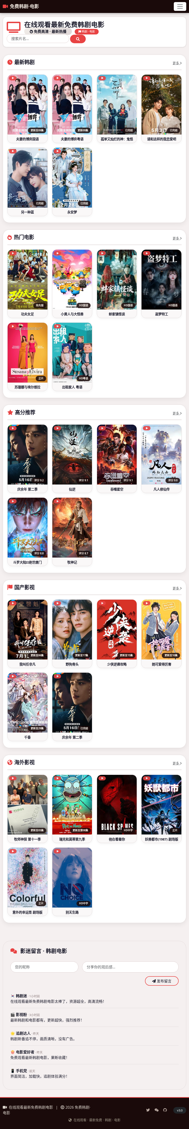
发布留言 (163, 981)
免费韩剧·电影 (24, 6)
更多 (176, 63)
